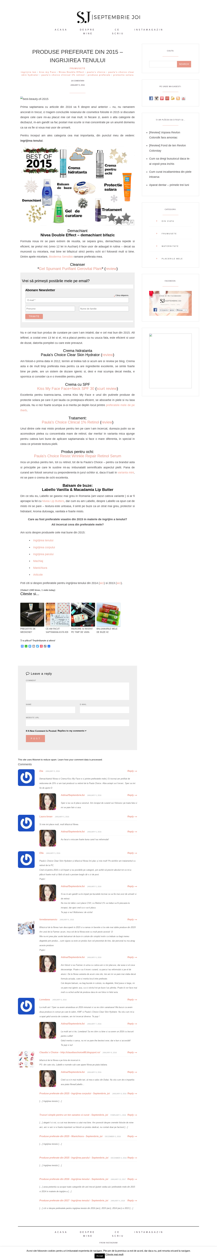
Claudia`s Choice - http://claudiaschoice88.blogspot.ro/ (69, 1052)
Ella (41, 853)
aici (102, 583)
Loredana (44, 999)
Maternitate (170, 246)
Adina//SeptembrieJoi (73, 795)
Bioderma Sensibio (61, 256)
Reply (130, 771)
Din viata (168, 221)
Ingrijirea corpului (44, 547)
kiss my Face (47, 72)
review (111, 268)
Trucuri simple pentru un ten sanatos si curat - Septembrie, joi (73, 1114)
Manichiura (40, 567)
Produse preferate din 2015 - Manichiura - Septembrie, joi (70, 1136)
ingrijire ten (28, 72)
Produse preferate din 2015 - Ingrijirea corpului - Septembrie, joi (74, 1093)
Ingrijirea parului (43, 554)
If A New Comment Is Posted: (41, 731)
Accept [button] (99, 1256)
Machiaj (38, 561)
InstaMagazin (148, 30)
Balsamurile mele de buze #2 (107, 630)
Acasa (61, 30)
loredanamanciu (48, 919)
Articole (38, 574)
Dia (41, 771)
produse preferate (99, 75)
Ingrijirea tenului (43, 540)
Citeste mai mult (114, 1254)
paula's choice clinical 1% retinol (63, 75)
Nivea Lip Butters (53, 501)
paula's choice (96, 72)
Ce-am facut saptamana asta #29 (57, 630)
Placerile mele (172, 259)
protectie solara (123, 75)
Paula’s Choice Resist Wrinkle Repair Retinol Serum (77, 456)
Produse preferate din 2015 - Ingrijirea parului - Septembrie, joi (73, 1157)
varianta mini (126, 472)
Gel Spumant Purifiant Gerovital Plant (70, 268)
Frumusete (77, 68)
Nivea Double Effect (71, 72)
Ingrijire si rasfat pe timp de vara (82, 630)
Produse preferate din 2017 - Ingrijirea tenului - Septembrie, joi (73, 1200)
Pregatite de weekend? (28, 630)
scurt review (107, 388)
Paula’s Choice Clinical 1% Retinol (70, 422)
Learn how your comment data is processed (80, 759)
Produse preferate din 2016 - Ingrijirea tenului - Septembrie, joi (73, 1179)
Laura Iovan (45, 816)
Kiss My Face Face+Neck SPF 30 (65, 388)
